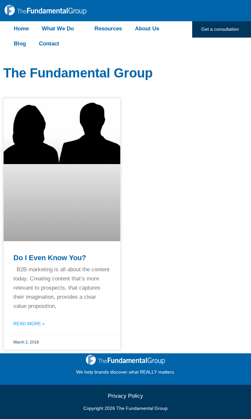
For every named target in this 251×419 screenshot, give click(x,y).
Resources (108, 28)
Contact (49, 44)
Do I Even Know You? (49, 258)
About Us (147, 28)
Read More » (29, 323)
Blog (20, 44)
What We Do (58, 28)
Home (21, 28)
